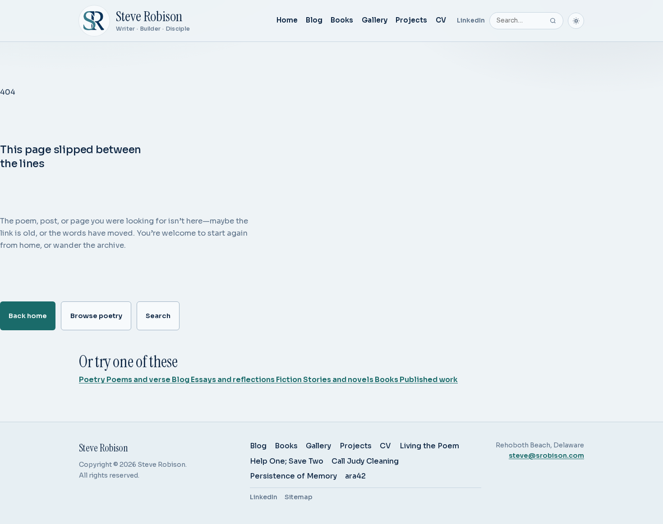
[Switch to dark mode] (576, 21)
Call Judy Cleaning (365, 461)
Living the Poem (429, 446)
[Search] (553, 21)
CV (441, 20)
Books (342, 20)
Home (287, 20)
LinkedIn (471, 20)
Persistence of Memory (293, 476)
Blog (314, 20)
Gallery (374, 20)
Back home (28, 316)
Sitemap (299, 497)
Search (158, 316)
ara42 (355, 476)
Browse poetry (96, 316)
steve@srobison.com (546, 455)
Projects (411, 20)
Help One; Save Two (286, 461)
